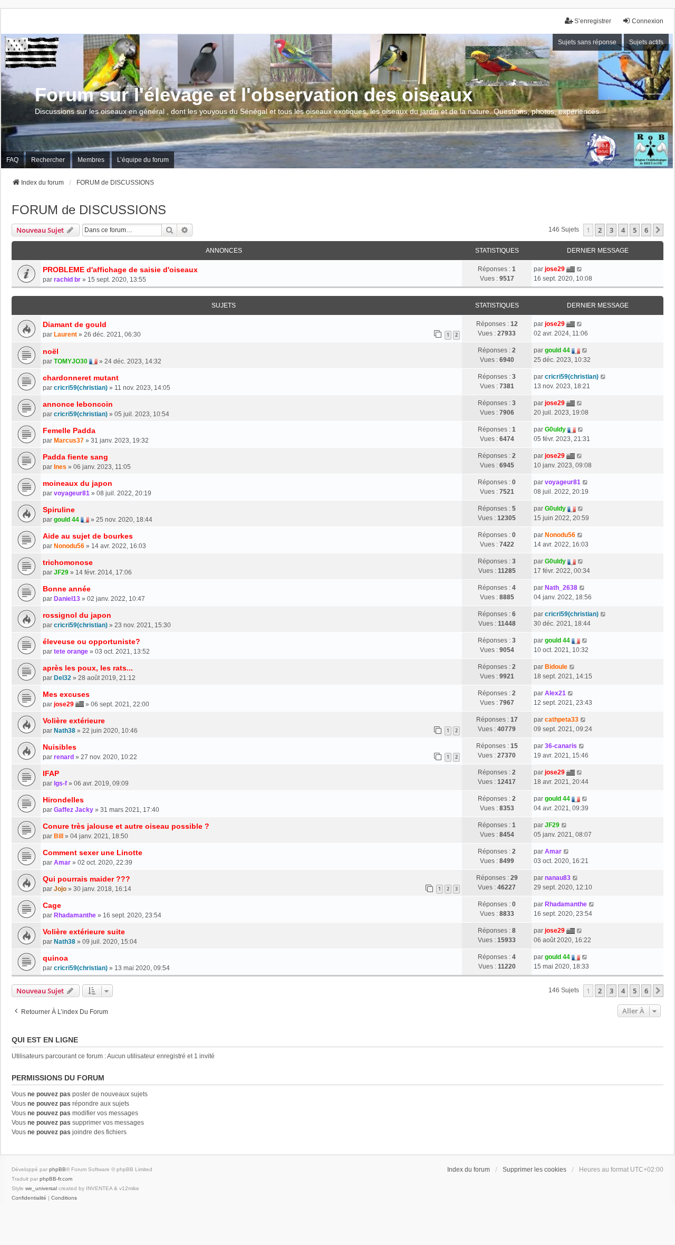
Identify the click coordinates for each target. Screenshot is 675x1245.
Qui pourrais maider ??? (86, 879)
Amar (62, 862)
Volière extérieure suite (84, 931)
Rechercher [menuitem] (48, 160)
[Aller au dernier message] (579, 269)
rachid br (67, 279)
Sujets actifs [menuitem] (646, 42)
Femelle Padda (69, 430)
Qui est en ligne (45, 1040)
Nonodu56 (69, 546)
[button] (658, 230)
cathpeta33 (561, 719)
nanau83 (558, 878)
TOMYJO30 (71, 361)
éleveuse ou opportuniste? (91, 641)
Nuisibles (59, 747)
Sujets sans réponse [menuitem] (587, 42)
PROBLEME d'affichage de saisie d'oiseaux (120, 269)
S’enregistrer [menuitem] (592, 21)
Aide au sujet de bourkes (88, 536)
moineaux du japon (77, 483)
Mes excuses (66, 694)
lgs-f (60, 783)
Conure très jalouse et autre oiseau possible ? (126, 826)
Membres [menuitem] (91, 160)
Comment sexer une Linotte (92, 852)
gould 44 (557, 350)
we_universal (41, 1188)
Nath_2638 (561, 587)
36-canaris (561, 746)
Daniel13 (67, 598)
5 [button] (635, 230)
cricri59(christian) (81, 387)
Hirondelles (63, 800)
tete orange (71, 651)
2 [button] (600, 230)
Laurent (65, 334)
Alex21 (555, 693)
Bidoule (556, 667)
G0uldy (555, 429)
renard (64, 757)
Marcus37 (69, 440)
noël (51, 351)
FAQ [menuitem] (12, 160)
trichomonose (68, 562)
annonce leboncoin (78, 404)
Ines (60, 467)
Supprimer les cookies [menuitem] (534, 1169)
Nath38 (64, 730)
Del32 (62, 678)
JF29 (61, 572)
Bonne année (67, 589)
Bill (58, 836)
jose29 (555, 269)
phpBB (57, 1169)
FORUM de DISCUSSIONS (89, 210)
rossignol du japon (77, 615)
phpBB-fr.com (56, 1179)
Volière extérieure (74, 720)
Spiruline (59, 509)
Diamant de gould (75, 324)
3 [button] (611, 230)
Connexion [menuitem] (647, 21)
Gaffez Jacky (73, 809)
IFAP (51, 773)
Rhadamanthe (75, 915)
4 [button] (623, 230)
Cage (52, 905)
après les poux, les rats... (88, 668)
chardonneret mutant (81, 378)
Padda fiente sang (75, 457)
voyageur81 (72, 493)
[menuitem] (29, 1198)
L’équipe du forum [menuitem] (143, 160)
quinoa (55, 958)
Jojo (60, 889)
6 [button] (646, 230)
